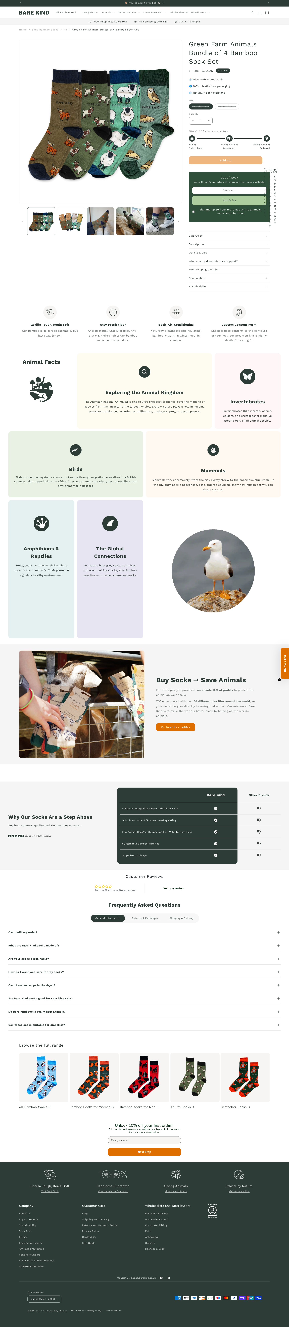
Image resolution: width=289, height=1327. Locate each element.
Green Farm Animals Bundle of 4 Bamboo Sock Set (105, 29)
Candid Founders (29, 1254)
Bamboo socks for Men (137, 1107)
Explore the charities (175, 727)
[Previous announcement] (20, 3)
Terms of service (112, 1311)
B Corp (23, 1237)
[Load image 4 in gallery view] (130, 221)
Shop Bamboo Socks (45, 29)
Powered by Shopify (56, 1311)
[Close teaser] (279, 680)
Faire (148, 1231)
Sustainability (27, 1225)
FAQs (85, 1213)
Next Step (144, 1152)
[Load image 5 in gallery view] (160, 221)
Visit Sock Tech (50, 1191)
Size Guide (88, 1242)
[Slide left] (22, 221)
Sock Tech (25, 1231)
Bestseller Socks (234, 1107)
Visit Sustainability (239, 1191)
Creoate (150, 1242)
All (66, 29)
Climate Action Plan (31, 1266)
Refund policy (77, 1311)
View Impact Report (176, 1191)
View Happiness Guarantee (113, 1191)
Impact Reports (28, 1219)
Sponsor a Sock (154, 1248)
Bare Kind (41, 1311)
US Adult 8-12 (228, 107)
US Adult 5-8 (202, 107)
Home (23, 29)
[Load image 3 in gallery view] (101, 221)
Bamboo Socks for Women (90, 1107)
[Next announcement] (268, 3)
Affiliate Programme (31, 1248)
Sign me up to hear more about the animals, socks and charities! (230, 211)
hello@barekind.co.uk (143, 1278)
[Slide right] (178, 221)
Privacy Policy (90, 1231)
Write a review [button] (173, 888)
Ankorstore (152, 1237)
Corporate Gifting (156, 1225)
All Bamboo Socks (33, 1107)
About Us (24, 1213)
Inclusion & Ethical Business (36, 1260)
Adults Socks (180, 1107)
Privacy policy (94, 1311)
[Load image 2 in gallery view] (71, 221)
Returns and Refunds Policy (99, 1225)
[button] (89, 12)
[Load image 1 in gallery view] (41, 221)
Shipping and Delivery (95, 1219)
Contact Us (89, 1237)
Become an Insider (30, 1242)
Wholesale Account (157, 1219)
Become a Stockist (156, 1213)
